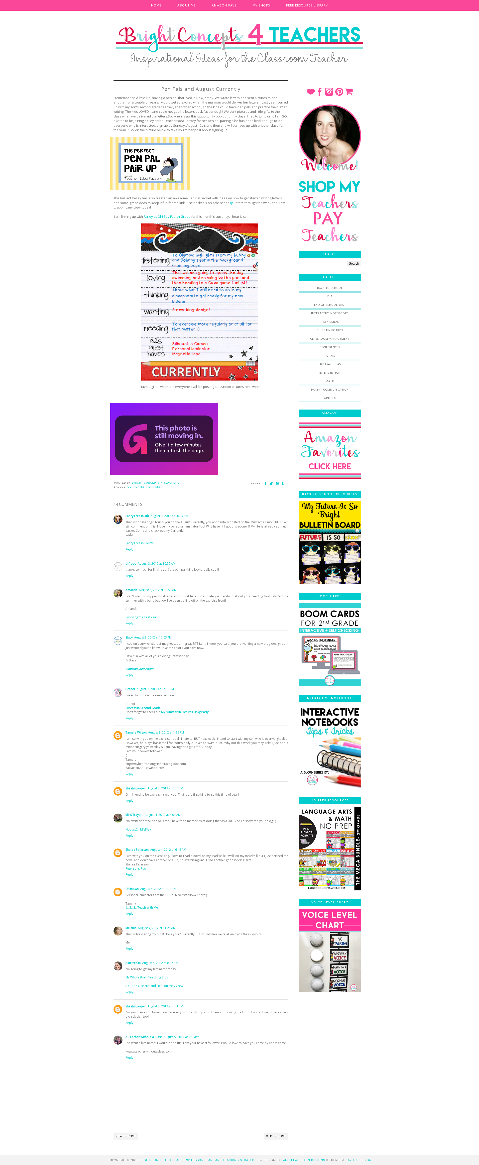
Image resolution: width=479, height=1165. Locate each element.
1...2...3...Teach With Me (141, 907)
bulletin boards (330, 330)
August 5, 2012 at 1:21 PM (165, 1006)
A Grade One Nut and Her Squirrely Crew (154, 986)
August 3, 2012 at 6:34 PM (165, 788)
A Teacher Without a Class (143, 1037)
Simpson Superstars (139, 669)
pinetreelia (133, 963)
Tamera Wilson (136, 732)
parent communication (330, 389)
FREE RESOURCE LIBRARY (307, 5)
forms (330, 355)
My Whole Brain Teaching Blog (146, 977)
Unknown (132, 889)
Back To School (330, 288)
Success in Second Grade (143, 708)
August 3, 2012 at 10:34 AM (169, 516)
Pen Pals (153, 486)
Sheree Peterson (137, 849)
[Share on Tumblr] (283, 483)
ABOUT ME (186, 5)
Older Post (276, 1136)
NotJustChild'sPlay (138, 829)
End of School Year (330, 305)
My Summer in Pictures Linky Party (185, 712)
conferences (330, 347)
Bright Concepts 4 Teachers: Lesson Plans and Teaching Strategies (198, 1160)
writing (330, 398)
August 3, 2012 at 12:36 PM (155, 689)
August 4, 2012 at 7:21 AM (158, 889)
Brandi (130, 689)
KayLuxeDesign (358, 1160)
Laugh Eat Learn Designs (303, 1160)
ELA (330, 296)
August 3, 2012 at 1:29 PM (166, 732)
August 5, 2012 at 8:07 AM (160, 963)
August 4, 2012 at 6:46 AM (168, 849)
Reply (129, 549)
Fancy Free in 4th (137, 516)
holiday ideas (330, 364)
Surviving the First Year (141, 617)
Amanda (131, 590)
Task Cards (330, 321)
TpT (232, 203)
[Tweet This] (271, 483)
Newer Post (126, 1136)
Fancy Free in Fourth (139, 543)
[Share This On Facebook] (265, 483)
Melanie (130, 928)
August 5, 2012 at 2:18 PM (181, 1037)
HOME (156, 5)
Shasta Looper (135, 788)
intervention (330, 372)
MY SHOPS (261, 5)
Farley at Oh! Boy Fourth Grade (167, 216)
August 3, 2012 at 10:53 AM (158, 590)
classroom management (330, 338)
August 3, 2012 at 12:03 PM (153, 637)
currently (135, 486)
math (330, 381)
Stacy (129, 637)
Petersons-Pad (135, 868)
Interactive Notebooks (330, 313)
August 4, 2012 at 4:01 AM (163, 815)
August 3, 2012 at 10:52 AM (156, 563)
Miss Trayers (134, 815)
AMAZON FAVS (224, 5)
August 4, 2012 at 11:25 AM (157, 928)
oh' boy (130, 563)
